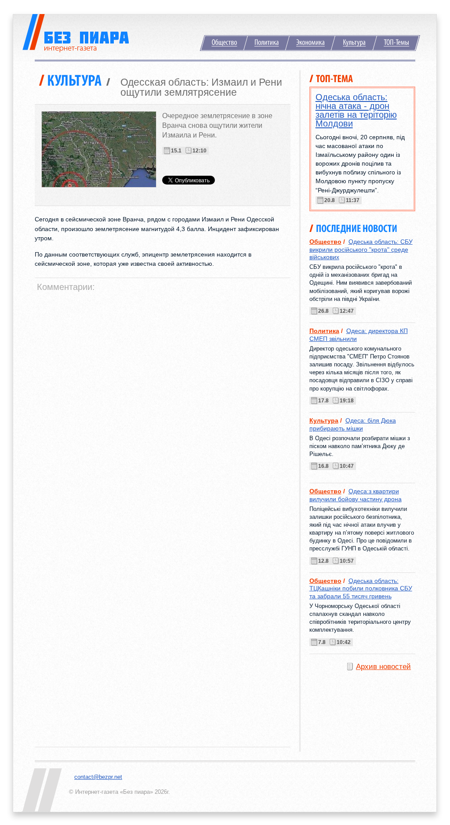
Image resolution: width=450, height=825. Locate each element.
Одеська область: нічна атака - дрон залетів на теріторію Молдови (356, 110)
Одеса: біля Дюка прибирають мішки (352, 424)
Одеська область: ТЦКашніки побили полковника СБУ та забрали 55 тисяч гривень (360, 588)
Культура (354, 43)
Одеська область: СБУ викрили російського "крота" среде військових (361, 249)
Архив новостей (383, 666)
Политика (266, 43)
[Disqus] (163, 405)
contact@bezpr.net (98, 777)
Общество (224, 43)
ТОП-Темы (396, 43)
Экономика (310, 43)
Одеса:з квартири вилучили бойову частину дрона (355, 495)
